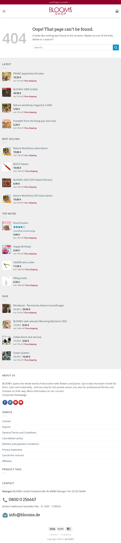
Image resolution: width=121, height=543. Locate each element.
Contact (6, 421)
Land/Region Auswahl (58, 2)
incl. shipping (30, 155)
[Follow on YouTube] (20, 402)
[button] (4, 11)
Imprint (6, 427)
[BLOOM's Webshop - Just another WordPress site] (60, 11)
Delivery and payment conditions (20, 444)
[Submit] (116, 47)
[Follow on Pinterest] (15, 402)
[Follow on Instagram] (10, 402)
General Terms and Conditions (19, 432)
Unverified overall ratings (24, 231)
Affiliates (7, 461)
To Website (65, 535)
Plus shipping (30, 80)
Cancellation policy (12, 438)
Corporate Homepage (14, 395)
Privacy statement (12, 449)
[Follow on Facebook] (5, 402)
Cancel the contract (13, 455)
